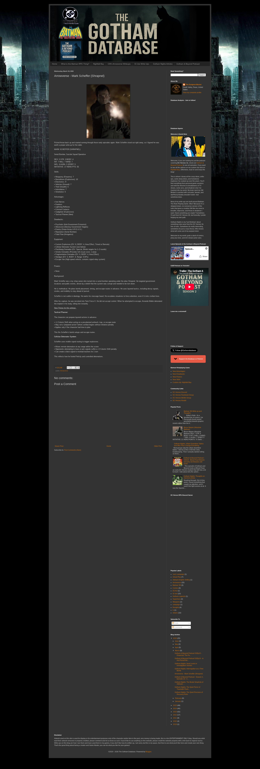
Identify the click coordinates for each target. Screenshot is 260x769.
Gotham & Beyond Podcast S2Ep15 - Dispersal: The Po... (188, 654)
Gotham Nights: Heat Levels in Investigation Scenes (186, 664)
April (177, 647)
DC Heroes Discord (180, 392)
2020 (175, 721)
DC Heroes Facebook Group (183, 395)
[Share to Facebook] (75, 367)
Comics (175, 588)
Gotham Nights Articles (163, 64)
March (177, 651)
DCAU (175, 591)
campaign (176, 605)
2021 (175, 718)
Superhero (177, 599)
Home (54, 64)
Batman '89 (177, 585)
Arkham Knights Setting (181, 580)
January (178, 701)
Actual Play (177, 577)
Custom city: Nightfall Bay (182, 382)
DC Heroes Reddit (179, 400)
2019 (175, 724)
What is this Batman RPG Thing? (75, 64)
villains (175, 613)
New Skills (176, 380)
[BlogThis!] (70, 367)
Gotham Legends (179, 596)
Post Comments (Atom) (72, 450)
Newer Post (59, 446)
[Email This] (68, 367)
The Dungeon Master (194, 85)
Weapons (176, 602)
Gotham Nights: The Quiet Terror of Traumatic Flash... (187, 688)
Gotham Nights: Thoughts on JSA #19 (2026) (194, 477)
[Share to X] (73, 367)
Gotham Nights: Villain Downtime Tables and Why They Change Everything (189, 445)
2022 (175, 715)
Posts (176, 623)
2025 (175, 705)
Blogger (148, 752)
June (177, 641)
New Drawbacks (179, 374)
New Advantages (179, 371)
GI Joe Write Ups (141, 64)
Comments (178, 627)
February (178, 698)
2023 (175, 712)
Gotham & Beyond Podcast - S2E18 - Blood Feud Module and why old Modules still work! (194, 461)
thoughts (176, 607)
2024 (175, 708)
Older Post (158, 446)
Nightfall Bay (98, 64)
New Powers (177, 377)
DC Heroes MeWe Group (182, 398)
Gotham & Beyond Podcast (188, 64)
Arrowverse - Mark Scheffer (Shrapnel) (189, 674)
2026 (175, 638)
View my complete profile (192, 93)
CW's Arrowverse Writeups (119, 64)
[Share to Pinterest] (78, 367)
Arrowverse (64, 371)
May (176, 644)
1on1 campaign (178, 574)
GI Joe (175, 594)
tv (173, 610)
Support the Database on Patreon (191, 359)
